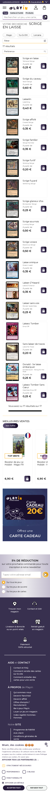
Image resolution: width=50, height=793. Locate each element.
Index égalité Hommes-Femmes (24, 716)
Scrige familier (30, 140)
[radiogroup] (25, 13)
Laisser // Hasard (31, 283)
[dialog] (25, 767)
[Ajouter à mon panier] (44, 66)
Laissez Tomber (31, 323)
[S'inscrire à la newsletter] (45, 574)
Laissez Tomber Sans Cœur (33, 386)
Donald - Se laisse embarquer (32, 365)
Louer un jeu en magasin (25, 711)
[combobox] (25, 51)
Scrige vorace (30, 242)
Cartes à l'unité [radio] (16, 13)
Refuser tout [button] (36, 788)
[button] (25, 759)
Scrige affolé (29, 119)
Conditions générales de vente (25, 737)
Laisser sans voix (31, 303)
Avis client (18, 733)
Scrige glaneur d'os (33, 201)
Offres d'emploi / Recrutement (21, 703)
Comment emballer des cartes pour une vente (24, 678)
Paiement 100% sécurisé (25, 645)
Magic (9, 35)
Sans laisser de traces (34, 344)
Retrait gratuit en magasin (37, 628)
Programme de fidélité (24, 730)
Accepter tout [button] (14, 788)
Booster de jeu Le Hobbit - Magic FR (14, 463)
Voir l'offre (10, 425)
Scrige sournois (31, 221)
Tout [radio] (5, 13)
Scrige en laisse (31, 58)
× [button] (47, 746)
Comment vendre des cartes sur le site (27, 672)
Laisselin (27, 99)
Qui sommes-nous (22, 692)
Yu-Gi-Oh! (23, 35)
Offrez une (25, 533)
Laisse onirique (30, 262)
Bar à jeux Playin (21, 708)
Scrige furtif (29, 160)
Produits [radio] (29, 13)
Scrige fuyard (30, 181)
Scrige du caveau (32, 79)
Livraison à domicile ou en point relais (15, 628)
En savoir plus (23, 757)
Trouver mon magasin (14, 610)
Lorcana (37, 35)
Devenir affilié (20, 699)
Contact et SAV (34, 609)
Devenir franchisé (22, 696)
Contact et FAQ (20, 668)
